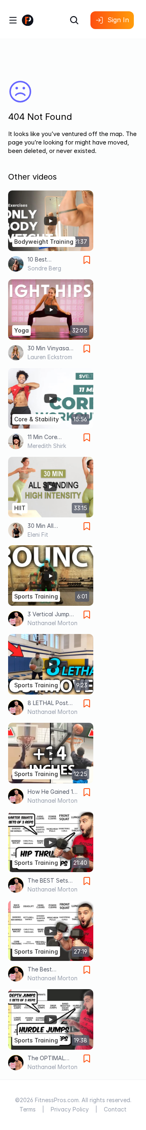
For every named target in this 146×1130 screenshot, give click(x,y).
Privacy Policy (70, 1109)
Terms (27, 1109)
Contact (115, 1109)
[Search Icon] (74, 20)
